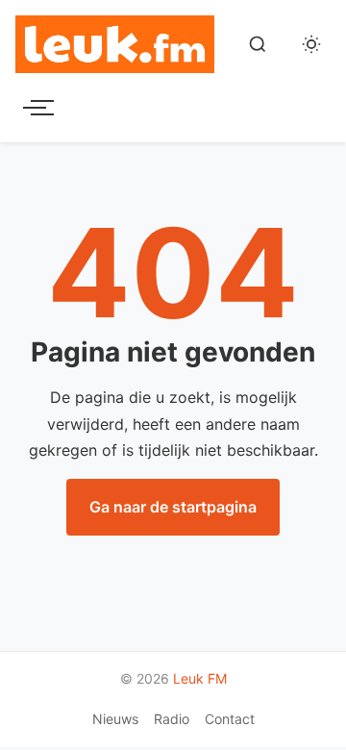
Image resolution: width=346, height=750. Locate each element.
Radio (171, 719)
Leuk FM (200, 678)
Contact (230, 719)
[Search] (257, 44)
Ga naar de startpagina (173, 506)
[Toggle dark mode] (311, 44)
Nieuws (115, 719)
